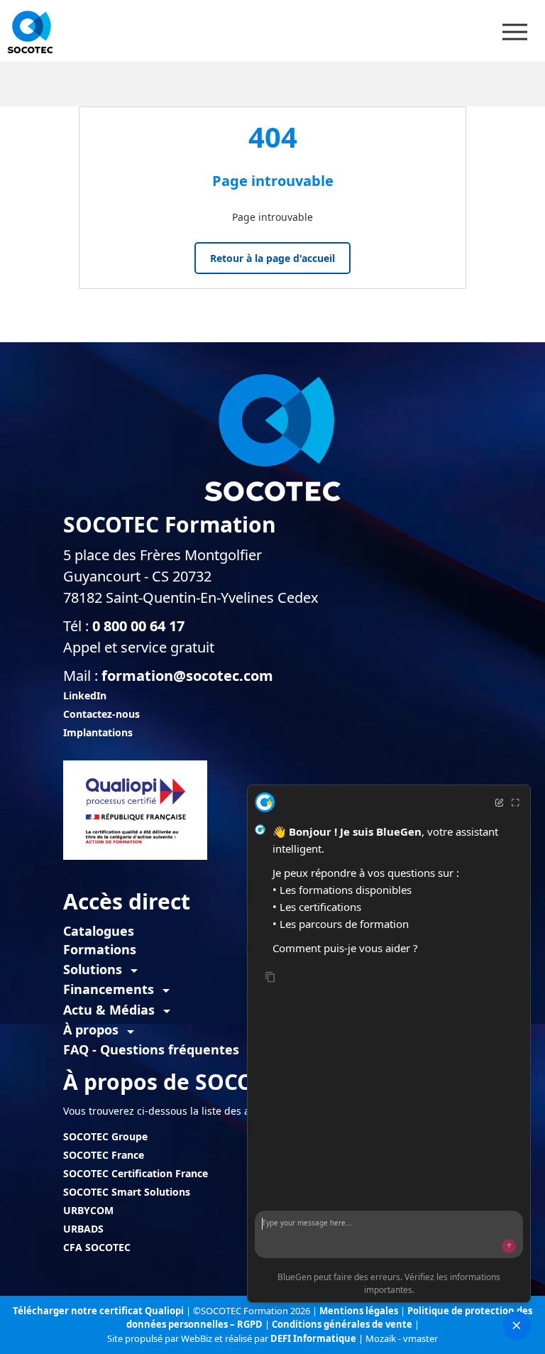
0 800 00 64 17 (138, 625)
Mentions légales (359, 1310)
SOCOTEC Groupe (105, 1136)
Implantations (98, 732)
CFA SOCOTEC (97, 1247)
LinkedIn (84, 695)
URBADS (83, 1228)
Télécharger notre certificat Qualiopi (98, 1310)
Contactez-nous (101, 714)
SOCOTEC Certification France (135, 1173)
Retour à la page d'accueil (272, 258)
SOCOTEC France (103, 1155)
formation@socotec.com (187, 675)
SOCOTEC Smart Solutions (126, 1192)
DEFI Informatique (314, 1338)
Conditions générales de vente (343, 1324)
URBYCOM (88, 1210)
